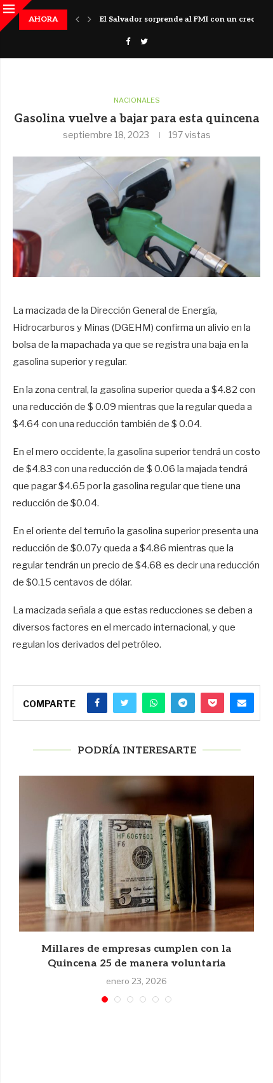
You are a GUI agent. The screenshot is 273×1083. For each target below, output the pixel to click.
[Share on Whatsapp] (153, 703)
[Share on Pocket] (212, 703)
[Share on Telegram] (183, 703)
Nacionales (137, 100)
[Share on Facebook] (97, 703)
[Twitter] (144, 41)
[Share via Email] (242, 703)
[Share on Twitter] (124, 703)
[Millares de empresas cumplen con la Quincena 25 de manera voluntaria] (136, 854)
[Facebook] (128, 41)
